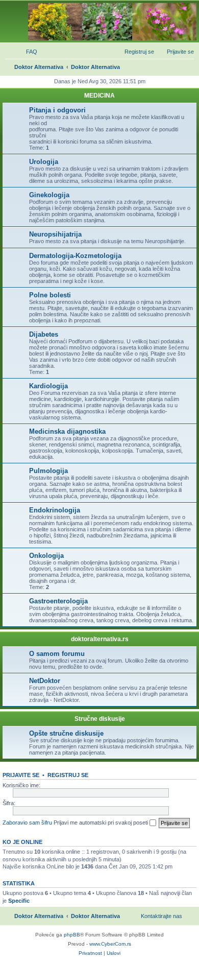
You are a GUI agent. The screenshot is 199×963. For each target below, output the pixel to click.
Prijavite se (21, 775)
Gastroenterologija (58, 601)
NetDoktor (44, 681)
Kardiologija (48, 386)
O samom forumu (57, 653)
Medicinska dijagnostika (67, 431)
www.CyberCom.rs (110, 944)
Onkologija (46, 555)
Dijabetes (43, 334)
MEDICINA (99, 95)
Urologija (43, 162)
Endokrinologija (54, 510)
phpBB (72, 934)
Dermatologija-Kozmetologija (75, 256)
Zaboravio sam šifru (27, 822)
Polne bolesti (50, 295)
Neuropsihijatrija (55, 234)
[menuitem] (27, 51)
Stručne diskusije (99, 718)
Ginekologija (49, 195)
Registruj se (67, 775)
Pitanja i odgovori (57, 110)
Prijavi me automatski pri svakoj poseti (102, 822)
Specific (19, 901)
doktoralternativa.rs (100, 639)
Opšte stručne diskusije (66, 733)
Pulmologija (48, 471)
